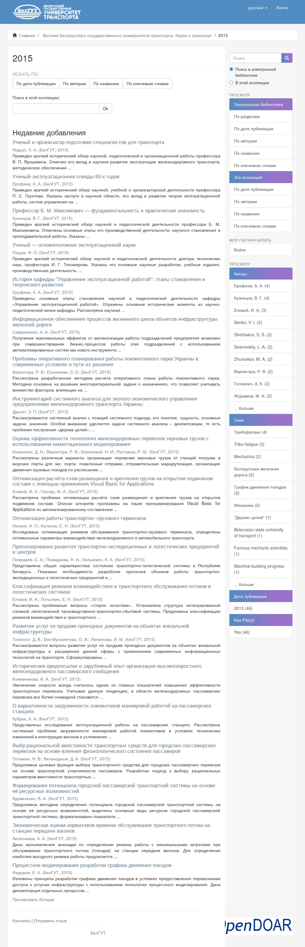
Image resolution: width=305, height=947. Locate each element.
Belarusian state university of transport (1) (259, 532)
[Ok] (286, 58)
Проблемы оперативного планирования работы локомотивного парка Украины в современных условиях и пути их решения (105, 361)
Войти (240, 250)
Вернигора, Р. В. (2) (253, 371)
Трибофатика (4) (250, 432)
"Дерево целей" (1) (252, 517)
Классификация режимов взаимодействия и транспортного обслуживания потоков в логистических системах (112, 588)
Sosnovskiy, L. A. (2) (253, 347)
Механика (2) (247, 505)
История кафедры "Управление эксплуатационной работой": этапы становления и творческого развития (109, 281)
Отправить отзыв (50, 920)
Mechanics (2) (247, 456)
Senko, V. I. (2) (248, 322)
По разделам (247, 116)
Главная (27, 35)
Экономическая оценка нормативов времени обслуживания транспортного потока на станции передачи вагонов (111, 827)
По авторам (74, 83)
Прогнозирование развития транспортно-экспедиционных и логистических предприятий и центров (116, 548)
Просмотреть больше (33, 899)
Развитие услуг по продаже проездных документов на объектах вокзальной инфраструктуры (101, 628)
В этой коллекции (252, 82)
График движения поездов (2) (260, 490)
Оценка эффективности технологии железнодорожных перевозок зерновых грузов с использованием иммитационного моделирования (111, 440)
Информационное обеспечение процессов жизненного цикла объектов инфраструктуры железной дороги (115, 321)
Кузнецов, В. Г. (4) (252, 298)
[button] (258, 7)
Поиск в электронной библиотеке (255, 72)
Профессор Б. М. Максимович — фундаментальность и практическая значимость (109, 210)
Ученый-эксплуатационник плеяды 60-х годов (66, 176)
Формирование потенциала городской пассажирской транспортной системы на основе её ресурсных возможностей (114, 787)
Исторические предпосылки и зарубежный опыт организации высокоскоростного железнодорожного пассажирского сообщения (107, 668)
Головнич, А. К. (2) (252, 383)
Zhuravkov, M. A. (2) (253, 359)
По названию (106, 83)
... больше (244, 408)
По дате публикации (36, 83)
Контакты (21, 920)
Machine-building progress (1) (259, 569)
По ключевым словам (148, 83)
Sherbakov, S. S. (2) (253, 334)
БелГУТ (98, 933)
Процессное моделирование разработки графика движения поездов (92, 864)
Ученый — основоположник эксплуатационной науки (74, 244)
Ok (105, 108)
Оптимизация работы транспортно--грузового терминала (79, 517)
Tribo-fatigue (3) (249, 444)
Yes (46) (242, 632)
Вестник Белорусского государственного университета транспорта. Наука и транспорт (127, 35)
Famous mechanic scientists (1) (260, 551)
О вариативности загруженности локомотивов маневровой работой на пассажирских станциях (112, 708)
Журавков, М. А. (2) (253, 396)
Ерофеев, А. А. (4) (252, 285)
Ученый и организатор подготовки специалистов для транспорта (88, 141)
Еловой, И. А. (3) (250, 310)
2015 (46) (243, 608)
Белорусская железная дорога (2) (256, 472)
